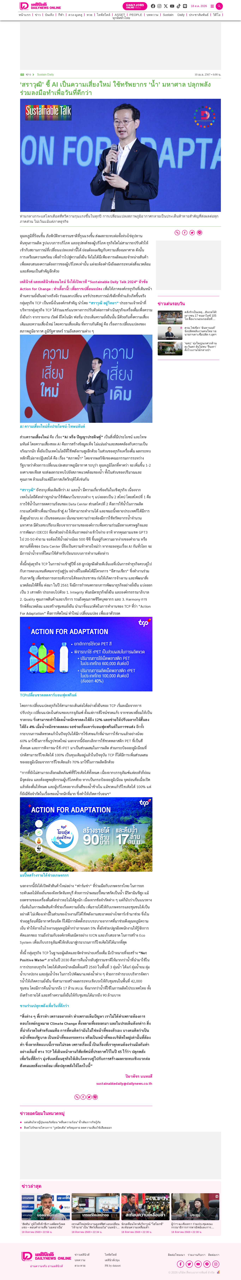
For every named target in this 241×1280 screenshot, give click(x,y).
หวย (89, 14)
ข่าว (38, 14)
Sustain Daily (174, 14)
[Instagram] (215, 1264)
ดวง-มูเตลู (75, 14)
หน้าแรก (25, 14)
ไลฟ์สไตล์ (103, 14)
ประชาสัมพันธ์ (199, 14)
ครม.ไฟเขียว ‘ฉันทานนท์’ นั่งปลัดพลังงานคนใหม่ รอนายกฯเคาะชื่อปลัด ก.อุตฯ (200, 331)
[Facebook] (83, 1097)
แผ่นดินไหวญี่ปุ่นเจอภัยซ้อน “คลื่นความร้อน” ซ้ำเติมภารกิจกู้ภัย (62, 1122)
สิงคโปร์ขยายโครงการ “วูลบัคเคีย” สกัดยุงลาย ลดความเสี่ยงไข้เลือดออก (68, 1127)
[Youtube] (198, 1264)
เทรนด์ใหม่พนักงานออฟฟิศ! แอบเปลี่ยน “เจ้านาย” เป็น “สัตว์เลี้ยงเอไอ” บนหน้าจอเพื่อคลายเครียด (95, 1227)
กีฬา (61, 14)
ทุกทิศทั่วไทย (121, 18)
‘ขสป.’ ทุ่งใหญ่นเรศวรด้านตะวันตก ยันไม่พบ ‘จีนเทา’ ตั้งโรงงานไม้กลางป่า (201, 347)
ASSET (120, 14)
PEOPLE (135, 14)
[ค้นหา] (219, 6)
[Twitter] (89, 1097)
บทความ (152, 14)
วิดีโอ (217, 14)
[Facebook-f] (180, 1264)
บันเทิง (49, 14)
